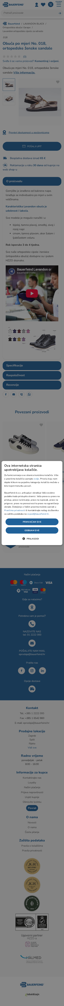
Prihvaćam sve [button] (32, 521)
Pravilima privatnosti (14, 510)
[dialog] (32, 503)
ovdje (36, 478)
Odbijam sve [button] (32, 530)
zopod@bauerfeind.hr (38, 513)
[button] (32, 538)
